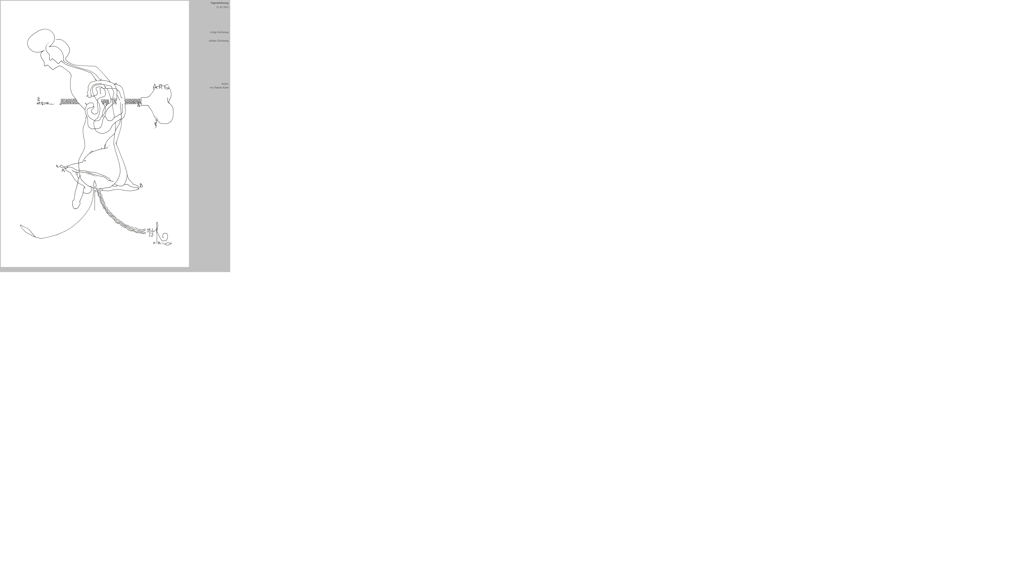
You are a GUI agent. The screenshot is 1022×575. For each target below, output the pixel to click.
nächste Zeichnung (219, 40)
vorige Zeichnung (219, 32)
